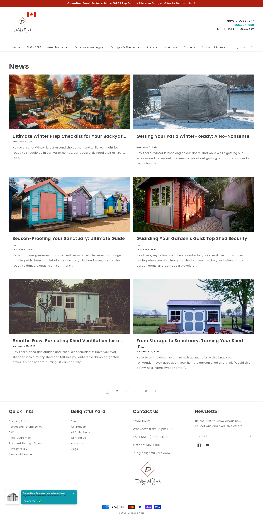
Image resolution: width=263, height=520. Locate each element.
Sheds (151, 47)
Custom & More (212, 47)
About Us (77, 443)
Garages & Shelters (124, 47)
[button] (236, 47)
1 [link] (107, 391)
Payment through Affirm (25, 443)
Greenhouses (56, 47)
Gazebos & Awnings (88, 47)
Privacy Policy (18, 449)
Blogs (74, 449)
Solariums (170, 47)
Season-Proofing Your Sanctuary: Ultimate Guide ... (69, 241)
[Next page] (156, 391)
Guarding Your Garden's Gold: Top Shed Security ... (192, 241)
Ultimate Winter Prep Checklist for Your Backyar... (69, 136)
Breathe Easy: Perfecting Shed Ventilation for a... (68, 340)
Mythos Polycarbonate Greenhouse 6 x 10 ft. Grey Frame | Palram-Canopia (45, 495)
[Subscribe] (250, 436)
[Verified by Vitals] (39, 501)
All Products (79, 427)
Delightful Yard (136, 512)
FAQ (11, 432)
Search (76, 421)
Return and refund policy (25, 427)
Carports (190, 47)
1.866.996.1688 (243, 25)
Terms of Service (20, 454)
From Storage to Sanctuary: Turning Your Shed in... (190, 343)
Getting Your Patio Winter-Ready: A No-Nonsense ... (193, 139)
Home (16, 47)
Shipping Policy (19, 421)
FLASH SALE (34, 47)
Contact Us (78, 438)
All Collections (80, 432)
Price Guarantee (20, 438)
